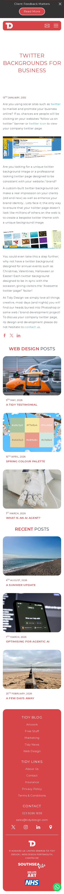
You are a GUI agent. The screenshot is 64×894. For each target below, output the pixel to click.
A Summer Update (21, 585)
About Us (32, 769)
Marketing (32, 737)
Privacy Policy (32, 789)
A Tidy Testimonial (21, 404)
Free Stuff (32, 731)
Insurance (32, 782)
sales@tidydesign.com (32, 820)
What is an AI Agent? (23, 518)
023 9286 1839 (32, 813)
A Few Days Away (20, 698)
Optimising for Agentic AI (28, 641)
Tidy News (32, 744)
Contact (32, 775)
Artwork (32, 724)
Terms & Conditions (32, 795)
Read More (32, 11)
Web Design (32, 751)
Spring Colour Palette (25, 461)
